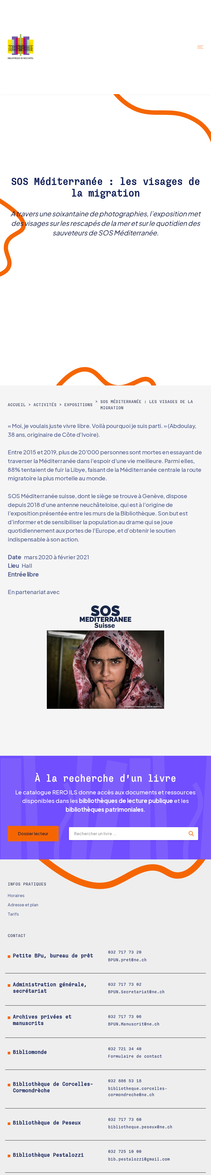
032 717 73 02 (125, 984)
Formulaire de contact (135, 1056)
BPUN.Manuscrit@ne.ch (134, 1024)
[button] (200, 47)
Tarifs (13, 914)
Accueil (17, 405)
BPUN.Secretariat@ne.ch (136, 992)
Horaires (16, 895)
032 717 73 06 (125, 1017)
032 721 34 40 (125, 1049)
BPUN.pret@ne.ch (127, 960)
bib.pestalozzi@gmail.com (139, 1159)
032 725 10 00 (125, 1151)
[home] (25, 46)
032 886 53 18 (125, 1081)
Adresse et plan (23, 904)
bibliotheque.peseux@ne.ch (140, 1127)
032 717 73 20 (125, 952)
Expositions (78, 405)
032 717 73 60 (125, 1120)
